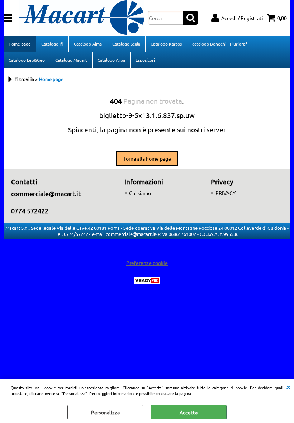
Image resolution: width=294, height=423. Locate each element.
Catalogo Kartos (166, 44)
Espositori (145, 60)
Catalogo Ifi (52, 44)
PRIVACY (225, 193)
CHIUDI (288, 386)
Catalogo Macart (71, 60)
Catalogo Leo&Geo (27, 60)
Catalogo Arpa (111, 60)
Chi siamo (140, 193)
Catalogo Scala (126, 44)
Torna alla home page (147, 158)
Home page (20, 44)
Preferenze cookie (147, 263)
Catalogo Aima (88, 44)
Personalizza (105, 412)
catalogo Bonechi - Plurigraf (219, 44)
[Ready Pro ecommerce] (147, 280)
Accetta (189, 412)
